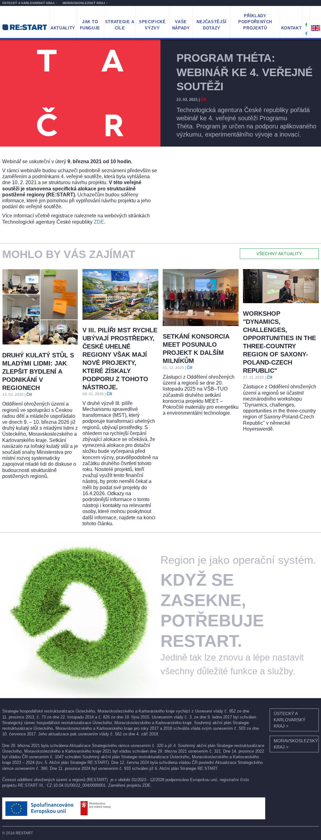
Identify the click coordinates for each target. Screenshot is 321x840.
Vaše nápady (181, 24)
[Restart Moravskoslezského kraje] (306, 33)
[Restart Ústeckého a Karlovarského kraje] (306, 25)
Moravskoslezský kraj (85, 3)
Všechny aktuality (279, 253)
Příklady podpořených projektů (255, 21)
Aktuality (62, 28)
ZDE (99, 222)
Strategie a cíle (119, 24)
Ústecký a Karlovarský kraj (29, 3)
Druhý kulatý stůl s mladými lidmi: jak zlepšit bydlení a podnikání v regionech (38, 371)
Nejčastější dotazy (212, 24)
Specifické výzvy (152, 24)
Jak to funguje (90, 24)
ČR (203, 99)
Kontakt (291, 28)
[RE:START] (24, 27)
